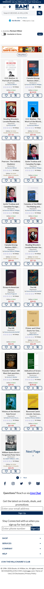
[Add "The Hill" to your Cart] (37, 305)
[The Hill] (33, 277)
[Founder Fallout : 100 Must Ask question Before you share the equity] (11, 361)
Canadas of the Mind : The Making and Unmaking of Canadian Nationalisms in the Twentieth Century (33, 205)
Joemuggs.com (28, 571)
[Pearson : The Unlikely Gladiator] (11, 151)
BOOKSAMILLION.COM (11, 571)
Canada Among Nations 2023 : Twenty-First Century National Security (33, 79)
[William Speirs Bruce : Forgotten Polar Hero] (11, 442)
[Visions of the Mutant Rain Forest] (11, 401)
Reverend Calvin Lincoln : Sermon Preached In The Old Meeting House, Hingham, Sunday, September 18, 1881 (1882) (33, 412)
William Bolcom (34, 334)
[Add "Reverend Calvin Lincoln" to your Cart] (37, 429)
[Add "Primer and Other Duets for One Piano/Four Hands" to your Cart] (37, 347)
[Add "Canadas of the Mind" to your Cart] (37, 221)
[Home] (22, 7)
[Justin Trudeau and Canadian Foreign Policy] (33, 151)
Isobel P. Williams (10, 459)
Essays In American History (11, 288)
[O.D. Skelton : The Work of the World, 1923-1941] (33, 109)
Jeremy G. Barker (12, 377)
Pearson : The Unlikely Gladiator (11, 162)
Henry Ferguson (12, 294)
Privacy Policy (30, 573)
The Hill (33, 287)
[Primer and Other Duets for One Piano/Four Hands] (33, 318)
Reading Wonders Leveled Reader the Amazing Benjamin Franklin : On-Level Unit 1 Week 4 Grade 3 (11, 120)
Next (25, 478)
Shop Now (22, 55)
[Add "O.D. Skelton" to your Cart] (15, 95)
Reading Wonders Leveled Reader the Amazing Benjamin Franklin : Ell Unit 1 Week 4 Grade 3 (33, 246)
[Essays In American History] (11, 277)
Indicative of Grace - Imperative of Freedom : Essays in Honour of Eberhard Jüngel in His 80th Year (33, 372)
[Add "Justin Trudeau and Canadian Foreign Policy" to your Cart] (37, 180)
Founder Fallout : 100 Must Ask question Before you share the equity (11, 372)
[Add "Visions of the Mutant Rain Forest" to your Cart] (15, 429)
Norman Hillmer (12, 84)
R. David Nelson (33, 377)
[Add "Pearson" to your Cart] (15, 180)
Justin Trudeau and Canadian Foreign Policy (33, 162)
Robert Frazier (9, 418)
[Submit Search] (39, 13)
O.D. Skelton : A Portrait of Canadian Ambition (11, 79)
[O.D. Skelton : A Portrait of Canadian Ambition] (11, 68)
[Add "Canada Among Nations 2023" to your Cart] (37, 95)
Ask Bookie (16, 21)
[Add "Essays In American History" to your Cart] (15, 305)
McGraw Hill (12, 125)
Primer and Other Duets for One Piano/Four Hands (33, 329)
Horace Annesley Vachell (33, 291)
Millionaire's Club (28, 21)
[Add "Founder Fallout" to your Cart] (15, 388)
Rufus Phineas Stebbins (34, 418)
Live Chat (35, 493)
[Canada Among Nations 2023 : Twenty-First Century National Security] (33, 68)
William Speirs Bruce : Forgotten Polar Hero (11, 453)
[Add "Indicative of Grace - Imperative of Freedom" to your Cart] (37, 388)
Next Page (33, 453)
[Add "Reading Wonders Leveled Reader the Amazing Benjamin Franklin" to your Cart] (15, 138)
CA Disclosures (18, 573)
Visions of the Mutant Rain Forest (11, 412)
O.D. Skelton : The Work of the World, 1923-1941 (33, 120)
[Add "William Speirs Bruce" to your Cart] (15, 471)
